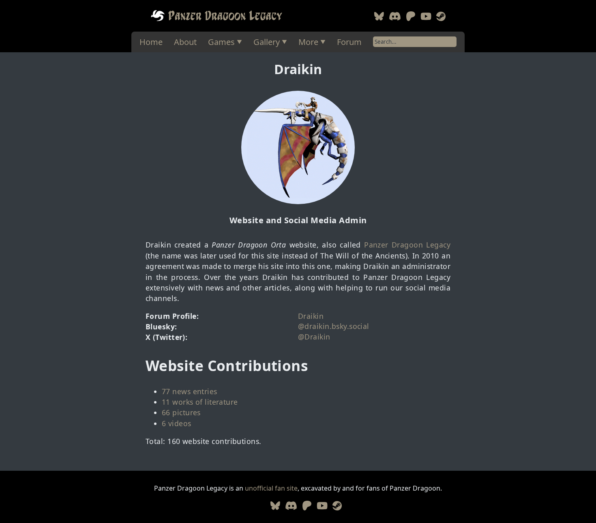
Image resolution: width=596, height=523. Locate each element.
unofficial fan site (271, 488)
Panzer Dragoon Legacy (407, 245)
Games (221, 41)
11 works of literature (200, 402)
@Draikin (314, 337)
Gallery (266, 41)
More (308, 41)
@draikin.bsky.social (333, 326)
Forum (349, 41)
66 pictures (181, 412)
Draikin (311, 316)
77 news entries (189, 391)
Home (151, 41)
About (185, 41)
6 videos (176, 423)
